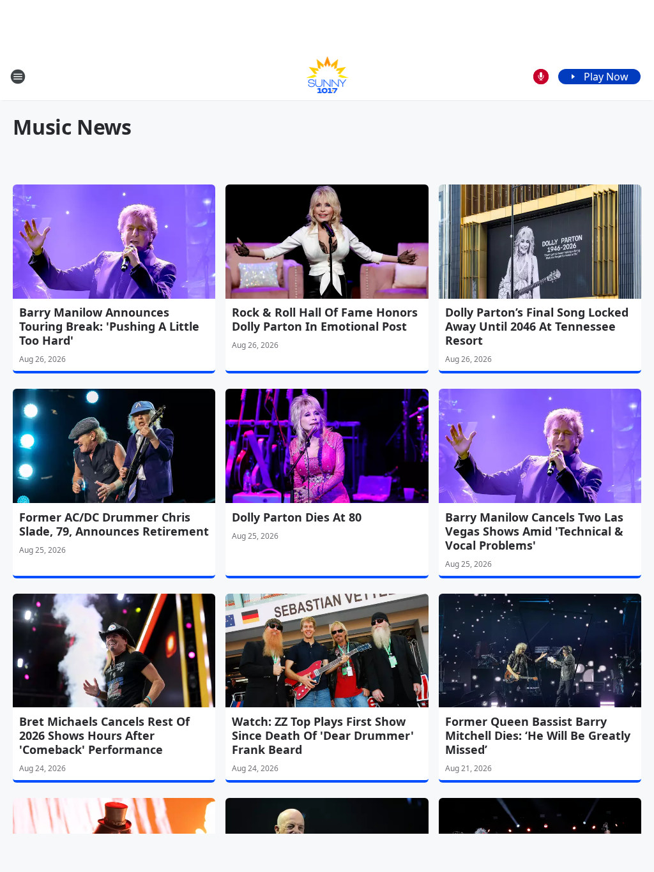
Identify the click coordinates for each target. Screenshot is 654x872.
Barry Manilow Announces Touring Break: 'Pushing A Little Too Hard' (109, 326)
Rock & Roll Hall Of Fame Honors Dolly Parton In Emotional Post (325, 319)
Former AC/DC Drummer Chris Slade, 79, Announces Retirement (114, 524)
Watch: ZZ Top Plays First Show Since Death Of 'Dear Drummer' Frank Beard (323, 735)
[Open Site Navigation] (18, 76)
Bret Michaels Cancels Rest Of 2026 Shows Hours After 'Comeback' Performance (104, 735)
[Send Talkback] (541, 76)
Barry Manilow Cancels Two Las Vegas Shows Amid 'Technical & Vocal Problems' (534, 531)
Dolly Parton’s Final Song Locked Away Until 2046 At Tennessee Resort (536, 326)
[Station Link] (327, 76)
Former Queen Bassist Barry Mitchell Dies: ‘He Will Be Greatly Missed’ (537, 735)
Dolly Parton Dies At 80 (296, 517)
